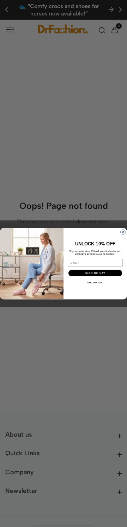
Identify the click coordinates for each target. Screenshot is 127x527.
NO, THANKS (95, 283)
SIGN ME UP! (95, 272)
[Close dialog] (123, 232)
